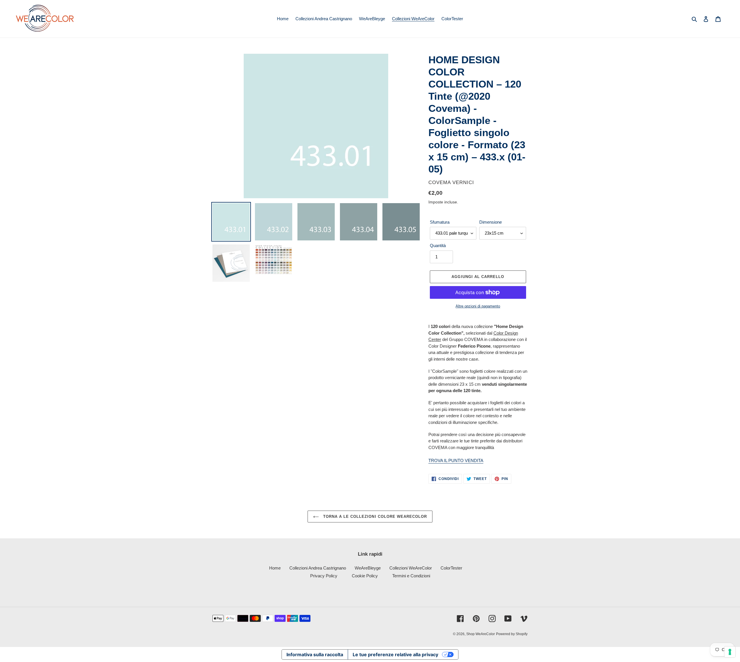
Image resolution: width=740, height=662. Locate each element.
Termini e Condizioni (411, 575)
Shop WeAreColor (480, 634)
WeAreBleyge (368, 567)
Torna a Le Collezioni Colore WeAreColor (374, 516)
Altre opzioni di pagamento (478, 306)
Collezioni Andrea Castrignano (317, 567)
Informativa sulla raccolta (314, 654)
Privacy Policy (323, 575)
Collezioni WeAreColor (410, 567)
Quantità (438, 245)
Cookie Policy (365, 575)
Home (275, 567)
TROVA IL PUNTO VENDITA (455, 460)
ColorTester (451, 567)
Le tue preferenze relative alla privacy (395, 654)
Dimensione (490, 222)
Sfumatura (439, 222)
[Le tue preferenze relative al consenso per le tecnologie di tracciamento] (729, 651)
